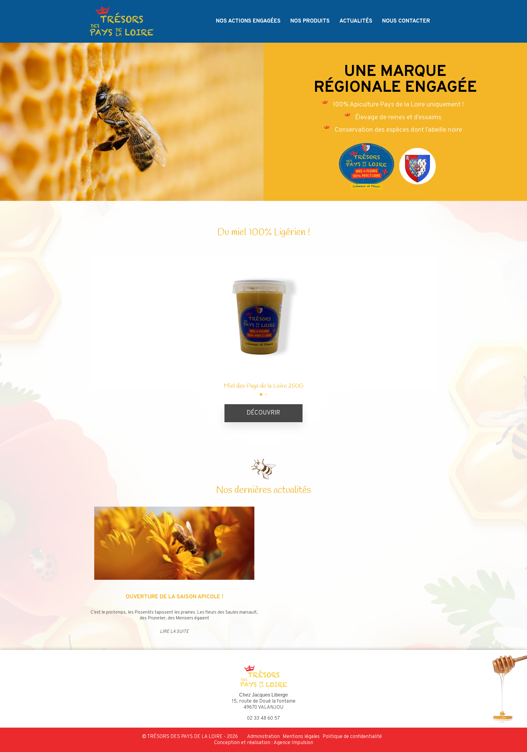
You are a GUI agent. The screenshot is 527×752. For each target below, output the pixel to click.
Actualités (355, 21)
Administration (263, 737)
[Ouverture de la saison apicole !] (174, 543)
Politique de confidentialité (352, 737)
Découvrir (263, 413)
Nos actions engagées (248, 21)
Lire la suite (174, 632)
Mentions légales (301, 737)
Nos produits (310, 21)
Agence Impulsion (293, 743)
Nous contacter (406, 21)
